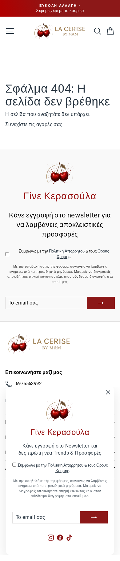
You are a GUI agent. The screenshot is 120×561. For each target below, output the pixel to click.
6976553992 (29, 383)
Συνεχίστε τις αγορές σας (33, 124)
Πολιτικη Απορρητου (65, 465)
